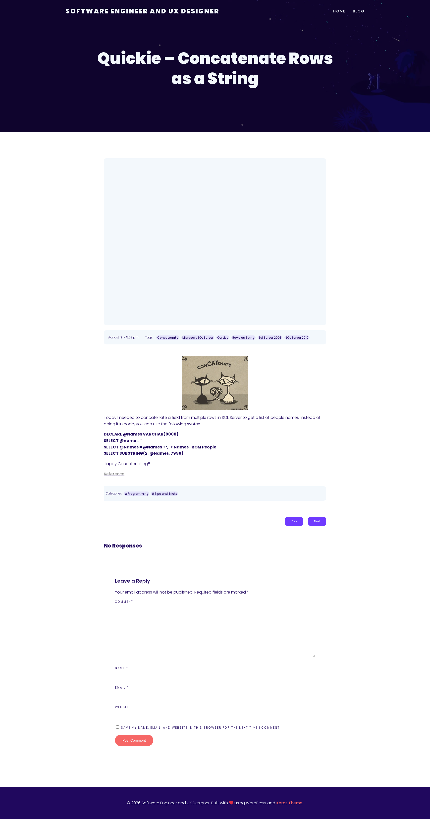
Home (339, 11)
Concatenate (167, 337)
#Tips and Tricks (164, 493)
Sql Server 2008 (270, 337)
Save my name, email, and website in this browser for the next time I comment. (201, 727)
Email (122, 687)
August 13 (115, 337)
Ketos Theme (289, 803)
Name (121, 668)
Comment (125, 602)
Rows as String (243, 337)
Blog (359, 11)
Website (123, 707)
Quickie (222, 337)
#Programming (137, 493)
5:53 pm (132, 337)
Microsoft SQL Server (197, 337)
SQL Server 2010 (297, 337)
